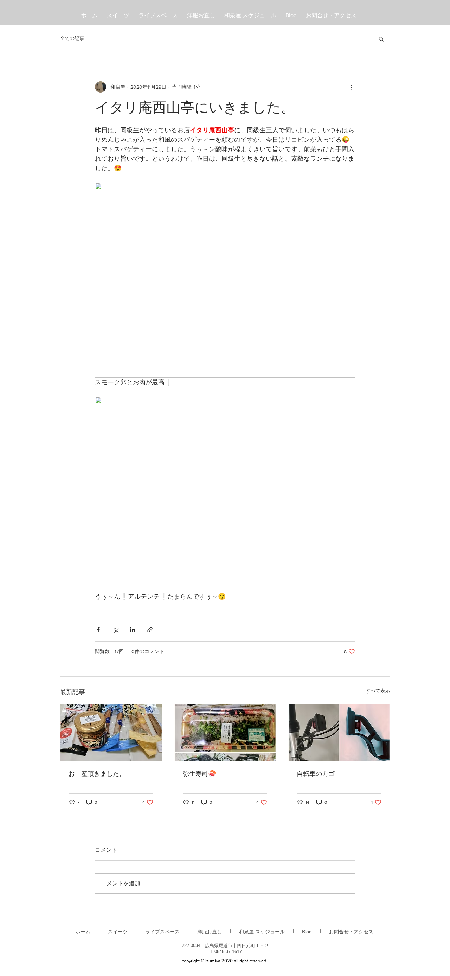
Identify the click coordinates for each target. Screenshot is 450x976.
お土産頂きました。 (97, 774)
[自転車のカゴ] (339, 732)
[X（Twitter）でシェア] (115, 629)
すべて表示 (378, 691)
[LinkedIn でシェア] (132, 629)
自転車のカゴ (316, 774)
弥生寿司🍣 (199, 774)
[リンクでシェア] (150, 629)
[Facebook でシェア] (98, 629)
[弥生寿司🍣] (225, 732)
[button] (381, 39)
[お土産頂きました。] (111, 732)
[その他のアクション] (351, 87)
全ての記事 (72, 38)
